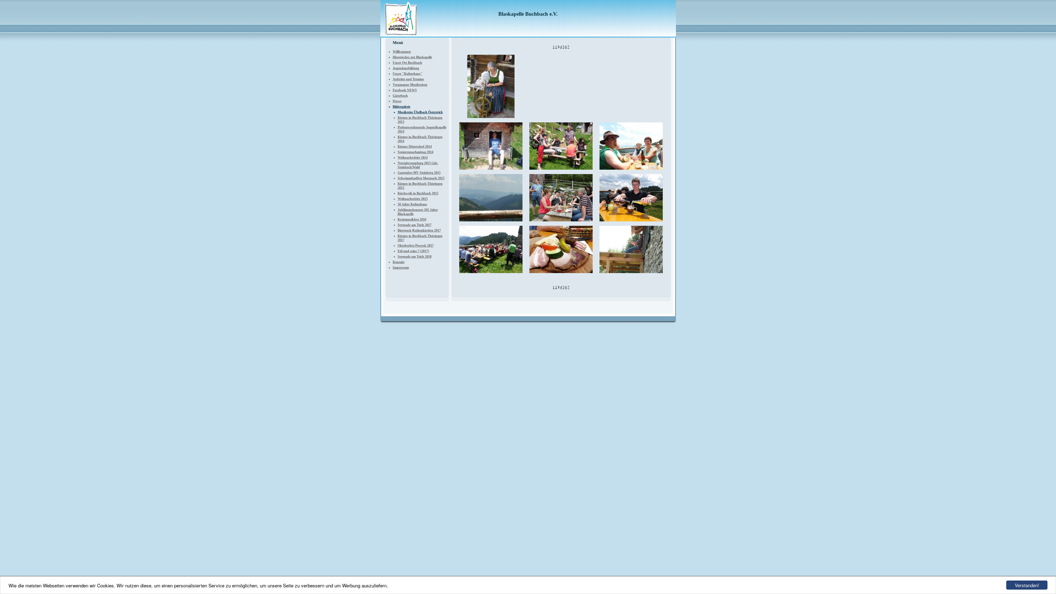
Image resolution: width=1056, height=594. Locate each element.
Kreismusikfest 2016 (412, 219)
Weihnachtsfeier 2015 (413, 199)
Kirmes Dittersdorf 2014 (415, 146)
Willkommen (402, 52)
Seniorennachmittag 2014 (415, 152)
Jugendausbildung (406, 68)
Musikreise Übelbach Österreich (420, 112)
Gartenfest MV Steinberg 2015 (419, 173)
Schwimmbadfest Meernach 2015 (421, 178)
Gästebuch (400, 96)
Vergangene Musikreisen (410, 85)
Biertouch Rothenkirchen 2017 (419, 230)
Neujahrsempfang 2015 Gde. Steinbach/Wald (418, 165)
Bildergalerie (401, 107)
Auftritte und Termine (408, 79)
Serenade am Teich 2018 (414, 256)
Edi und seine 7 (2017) (413, 251)
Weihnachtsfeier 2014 (413, 158)
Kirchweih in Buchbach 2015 (418, 193)
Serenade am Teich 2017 (414, 225)
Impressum (401, 268)
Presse (397, 101)
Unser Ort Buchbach (407, 63)
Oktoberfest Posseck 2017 (416, 246)
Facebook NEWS (405, 90)
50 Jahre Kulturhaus (412, 204)
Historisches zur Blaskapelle (412, 57)
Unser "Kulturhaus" (407, 74)
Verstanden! (1027, 585)
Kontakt (399, 262)
